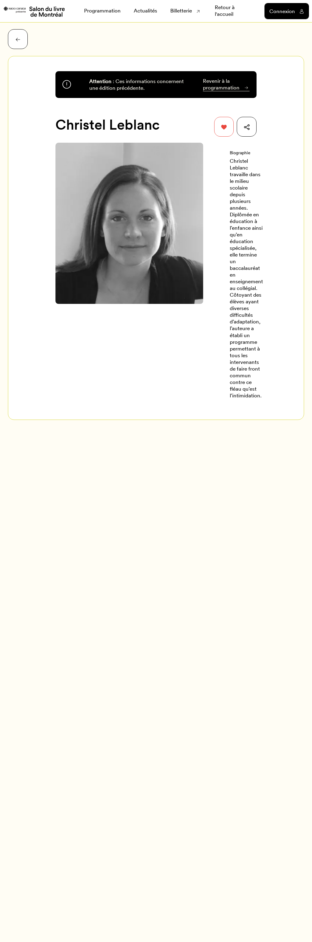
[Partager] (247, 127)
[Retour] (18, 39)
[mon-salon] (34, 11)
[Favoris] (224, 127)
